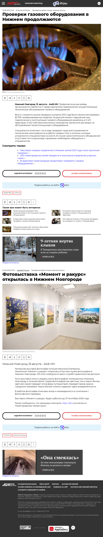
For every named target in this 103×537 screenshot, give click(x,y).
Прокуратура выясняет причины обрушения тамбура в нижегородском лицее (30, 228)
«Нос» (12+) (67, 403)
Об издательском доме (27, 484)
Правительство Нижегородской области (18, 351)
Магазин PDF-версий (70, 484)
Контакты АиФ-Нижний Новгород (84, 487)
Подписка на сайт (60, 487)
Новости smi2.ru (10, 262)
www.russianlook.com (15, 92)
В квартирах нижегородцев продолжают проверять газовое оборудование (29, 220)
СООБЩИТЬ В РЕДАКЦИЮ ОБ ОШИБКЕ (31, 490)
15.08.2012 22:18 (8, 10)
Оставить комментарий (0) (81, 173)
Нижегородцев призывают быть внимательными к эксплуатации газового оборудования (29, 213)
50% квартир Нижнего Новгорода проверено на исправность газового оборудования (80, 220)
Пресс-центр (44, 484)
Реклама (55, 484)
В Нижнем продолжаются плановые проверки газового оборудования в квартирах (77, 213)
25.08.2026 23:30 (8, 270)
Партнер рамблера (39, 527)
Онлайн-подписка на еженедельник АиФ (34, 487)
